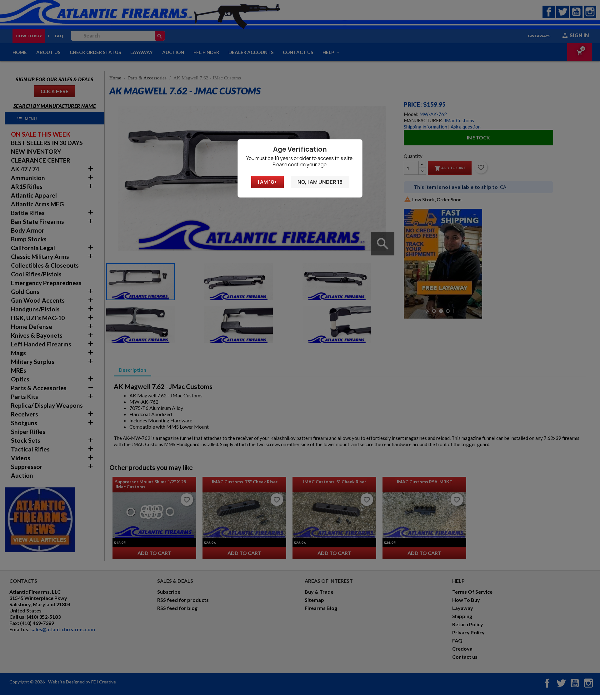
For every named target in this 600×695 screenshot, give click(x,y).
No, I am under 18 (320, 182)
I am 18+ (267, 182)
